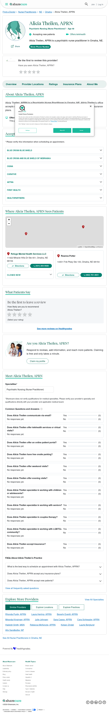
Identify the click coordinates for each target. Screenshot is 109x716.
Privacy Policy (54, 121)
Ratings (53, 84)
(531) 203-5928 (42, 265)
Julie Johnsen (41, 619)
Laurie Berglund (86, 624)
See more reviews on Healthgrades (54, 328)
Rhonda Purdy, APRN (15, 614)
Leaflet (80, 247)
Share (17, 46)
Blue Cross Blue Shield (19, 150)
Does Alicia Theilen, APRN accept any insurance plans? (34, 573)
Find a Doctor (9, 11)
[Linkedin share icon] (96, 703)
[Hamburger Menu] (7, 4)
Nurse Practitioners (27, 11)
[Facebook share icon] (88, 703)
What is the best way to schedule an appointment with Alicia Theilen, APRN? (43, 566)
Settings (28, 130)
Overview (11, 84)
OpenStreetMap (90, 247)
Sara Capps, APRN (62, 619)
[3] (29, 71)
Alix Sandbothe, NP (14, 630)
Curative (11, 174)
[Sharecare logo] (32, 701)
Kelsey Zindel (67, 624)
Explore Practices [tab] (71, 607)
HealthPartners (15, 198)
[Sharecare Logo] (18, 4)
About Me (92, 84)
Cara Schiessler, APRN (88, 619)
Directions (19, 265)
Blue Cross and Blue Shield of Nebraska (29, 158)
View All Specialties (94, 599)
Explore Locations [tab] (44, 607)
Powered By (8, 648)
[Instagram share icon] (92, 703)
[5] (38, 71)
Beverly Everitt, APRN (67, 614)
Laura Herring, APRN (41, 614)
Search (86, 4)
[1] (20, 71)
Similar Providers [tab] (18, 607)
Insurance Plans (72, 84)
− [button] (9, 223)
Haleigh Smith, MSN (15, 624)
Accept (81, 130)
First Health (13, 190)
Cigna (10, 166)
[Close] (91, 106)
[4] (34, 71)
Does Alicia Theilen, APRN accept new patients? (30, 580)
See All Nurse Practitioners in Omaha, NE (22, 637)
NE (40, 11)
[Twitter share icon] (100, 703)
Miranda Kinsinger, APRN (17, 619)
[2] (25, 71)
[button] (41, 408)
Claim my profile (37, 361)
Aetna (10, 182)
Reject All (62, 130)
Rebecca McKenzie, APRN (43, 624)
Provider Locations (33, 84)
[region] (54, 119)
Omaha (48, 11)
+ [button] (9, 219)
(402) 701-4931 (92, 274)
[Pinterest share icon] (104, 703)
